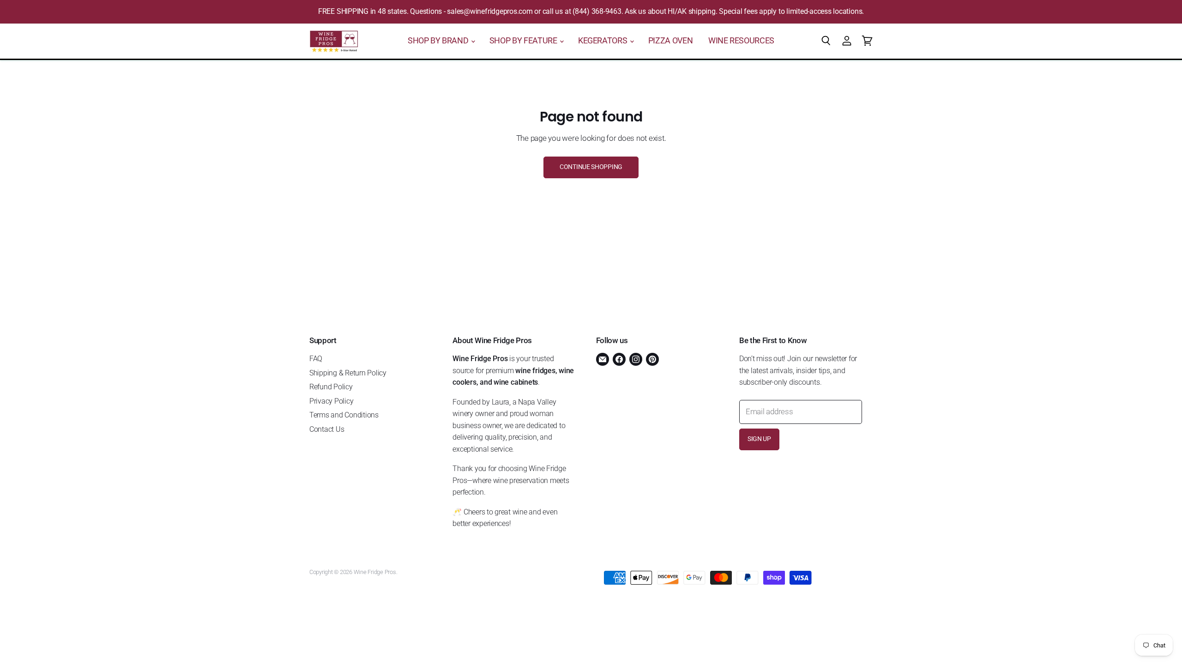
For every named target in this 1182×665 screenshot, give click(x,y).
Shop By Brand (439, 40)
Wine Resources (741, 40)
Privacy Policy (331, 401)
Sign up (759, 439)
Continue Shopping (591, 167)
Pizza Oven (670, 40)
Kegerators (603, 40)
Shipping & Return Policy (347, 373)
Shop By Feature (524, 40)
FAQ (315, 358)
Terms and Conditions (344, 415)
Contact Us (326, 429)
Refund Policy (331, 386)
